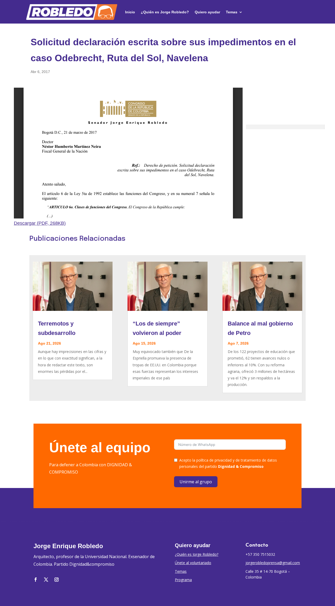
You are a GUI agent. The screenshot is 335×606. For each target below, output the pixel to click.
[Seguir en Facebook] (35, 579)
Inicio (130, 12)
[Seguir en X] (46, 579)
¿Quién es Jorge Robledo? (165, 12)
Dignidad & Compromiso (241, 466)
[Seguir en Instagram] (56, 579)
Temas (231, 12)
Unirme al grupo (196, 482)
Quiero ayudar (207, 12)
